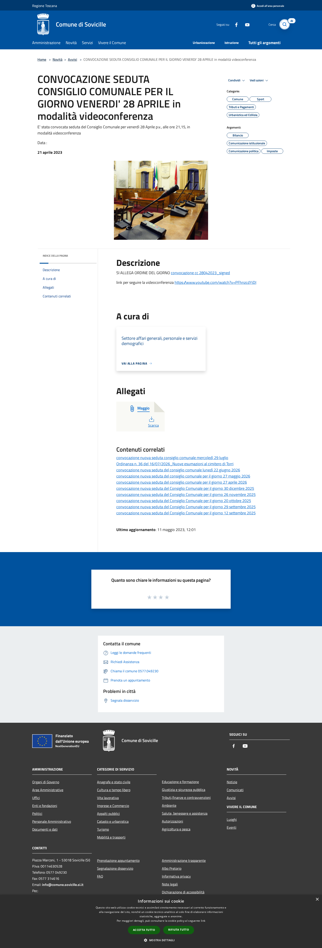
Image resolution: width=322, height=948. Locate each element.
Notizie (232, 782)
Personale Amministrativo (51, 821)
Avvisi (72, 59)
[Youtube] (245, 24)
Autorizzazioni (172, 821)
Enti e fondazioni (44, 805)
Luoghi (232, 819)
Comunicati (235, 789)
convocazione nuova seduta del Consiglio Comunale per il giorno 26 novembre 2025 (186, 494)
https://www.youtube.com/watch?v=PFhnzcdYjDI (215, 282)
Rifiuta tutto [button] (178, 930)
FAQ (100, 876)
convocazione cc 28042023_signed (200, 273)
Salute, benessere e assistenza (184, 813)
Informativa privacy (176, 876)
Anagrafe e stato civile (113, 782)
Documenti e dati (45, 829)
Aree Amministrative (47, 789)
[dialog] (161, 921)
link (203, 921)
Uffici (36, 797)
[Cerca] (284, 24)
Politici (37, 813)
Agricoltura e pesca (176, 829)
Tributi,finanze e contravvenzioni (186, 797)
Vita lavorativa (108, 797)
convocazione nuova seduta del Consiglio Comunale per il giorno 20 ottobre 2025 (183, 501)
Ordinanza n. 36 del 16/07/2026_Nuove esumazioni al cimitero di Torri (175, 464)
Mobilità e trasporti (111, 837)
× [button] (317, 899)
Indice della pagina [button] (55, 256)
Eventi (231, 827)
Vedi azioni (257, 80)
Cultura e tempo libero (113, 789)
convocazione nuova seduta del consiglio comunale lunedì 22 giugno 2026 (178, 470)
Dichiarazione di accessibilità (183, 892)
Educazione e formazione (180, 781)
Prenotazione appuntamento (118, 860)
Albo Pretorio (171, 868)
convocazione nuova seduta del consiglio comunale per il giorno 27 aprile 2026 (181, 482)
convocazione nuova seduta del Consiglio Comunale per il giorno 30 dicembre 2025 (185, 488)
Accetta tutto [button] (144, 930)
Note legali (170, 884)
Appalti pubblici (108, 813)
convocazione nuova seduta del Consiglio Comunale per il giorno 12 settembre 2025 (186, 513)
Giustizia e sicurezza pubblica (183, 789)
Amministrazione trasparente (184, 860)
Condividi (234, 80)
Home (41, 59)
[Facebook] (234, 24)
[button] (161, 940)
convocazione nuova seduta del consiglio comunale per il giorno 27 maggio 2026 (183, 476)
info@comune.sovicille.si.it (62, 884)
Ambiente (169, 805)
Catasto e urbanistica (113, 821)
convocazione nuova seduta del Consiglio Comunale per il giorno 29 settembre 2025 (186, 507)
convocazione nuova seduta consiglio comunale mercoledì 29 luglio (172, 458)
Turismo (103, 829)
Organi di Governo (45, 782)
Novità (57, 59)
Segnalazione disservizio (115, 868)
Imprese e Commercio (113, 805)
